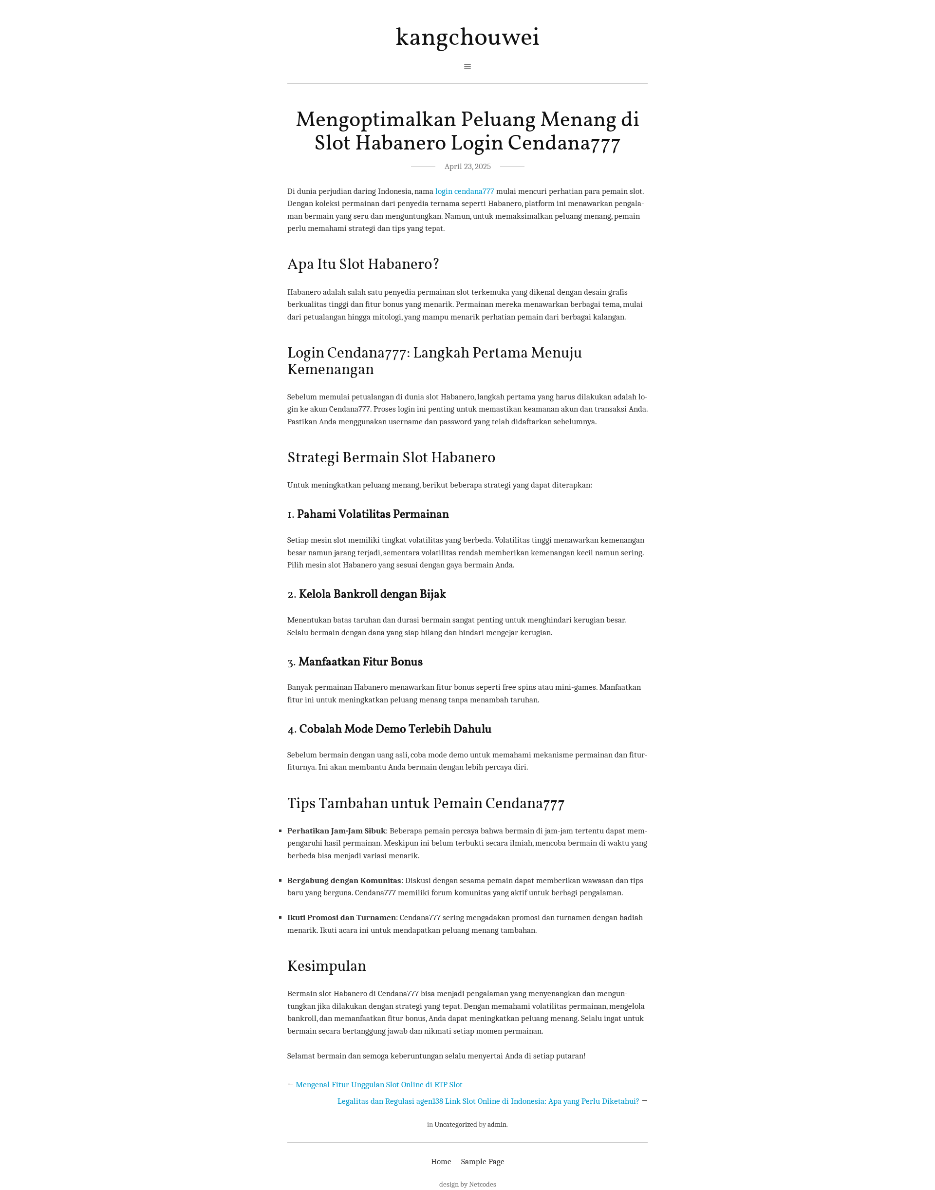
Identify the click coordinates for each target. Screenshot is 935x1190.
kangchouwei (467, 38)
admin (496, 1124)
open (467, 66)
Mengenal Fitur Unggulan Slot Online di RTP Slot (379, 1084)
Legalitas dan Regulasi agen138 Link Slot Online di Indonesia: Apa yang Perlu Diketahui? (488, 1101)
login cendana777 (464, 191)
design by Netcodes (467, 1184)
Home (441, 1161)
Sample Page (483, 1161)
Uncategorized (455, 1124)
